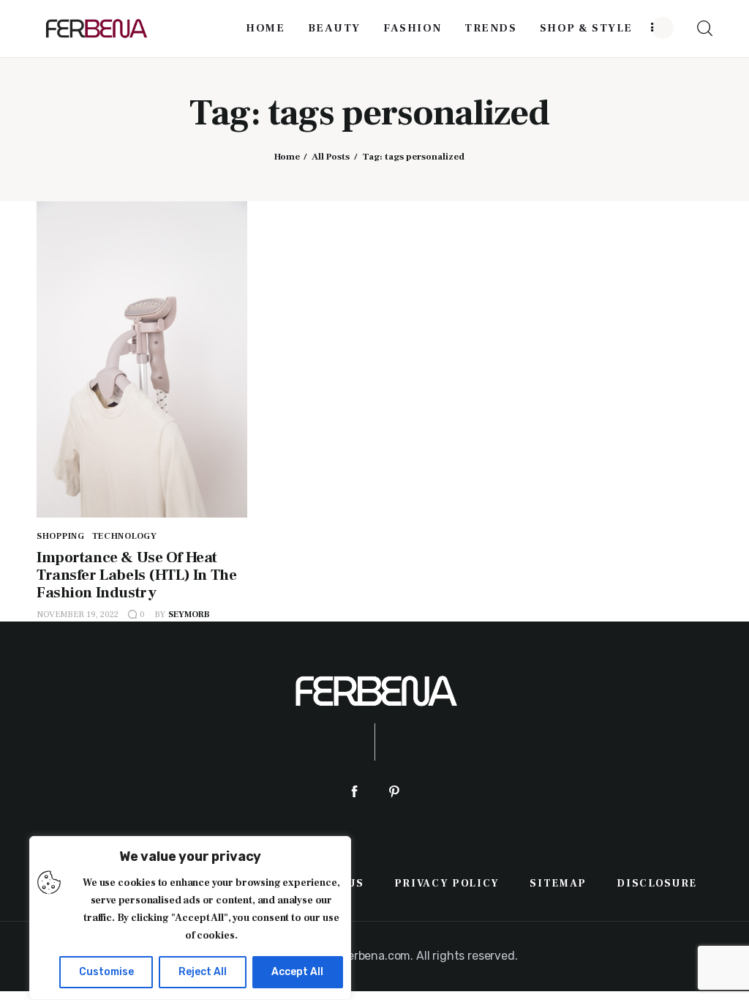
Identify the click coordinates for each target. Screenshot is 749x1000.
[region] (190, 918)
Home (287, 157)
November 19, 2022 (77, 614)
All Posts (331, 157)
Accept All (297, 972)
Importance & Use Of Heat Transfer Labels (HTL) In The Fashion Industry (136, 575)
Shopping (61, 536)
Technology (124, 536)
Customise (106, 972)
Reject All (202, 972)
